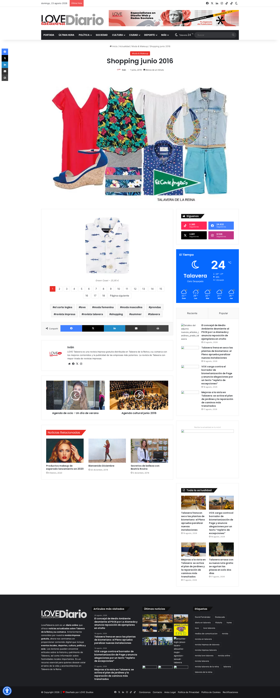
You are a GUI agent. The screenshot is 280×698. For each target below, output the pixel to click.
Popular (223, 313)
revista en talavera (203, 639)
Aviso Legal (170, 692)
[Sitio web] (69, 364)
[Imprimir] (158, 328)
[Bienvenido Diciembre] (107, 451)
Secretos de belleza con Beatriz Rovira (145, 467)
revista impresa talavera (206, 650)
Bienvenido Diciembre (101, 465)
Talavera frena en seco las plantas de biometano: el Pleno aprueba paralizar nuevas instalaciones (217, 352)
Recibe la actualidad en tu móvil (207, 427)
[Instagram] (81, 364)
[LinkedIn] (114, 328)
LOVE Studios (86, 692)
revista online (224, 655)
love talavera (209, 628)
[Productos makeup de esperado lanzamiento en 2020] (65, 451)
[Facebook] (71, 328)
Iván (124, 70)
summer (136, 314)
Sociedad (102, 35)
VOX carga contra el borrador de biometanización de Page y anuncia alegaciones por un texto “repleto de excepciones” (217, 375)
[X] (93, 328)
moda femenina (104, 307)
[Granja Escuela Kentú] (181, 630)
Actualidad (124, 46)
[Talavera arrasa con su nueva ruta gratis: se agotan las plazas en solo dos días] (221, 549)
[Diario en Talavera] (72, 19)
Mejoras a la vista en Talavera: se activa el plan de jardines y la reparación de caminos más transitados (217, 399)
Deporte (149, 35)
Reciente (192, 313)
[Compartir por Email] (136, 328)
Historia (218, 622)
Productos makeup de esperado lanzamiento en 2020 (65, 467)
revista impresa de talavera (207, 644)
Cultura (117, 35)
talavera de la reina (203, 672)
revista (225, 633)
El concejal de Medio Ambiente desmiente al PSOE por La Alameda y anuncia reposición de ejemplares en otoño (215, 332)
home (229, 622)
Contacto (157, 692)
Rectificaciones (230, 692)
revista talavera (93, 314)
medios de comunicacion (206, 633)
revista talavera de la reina (207, 666)
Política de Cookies (211, 692)
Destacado (220, 617)
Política (84, 35)
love (83, 307)
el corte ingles (63, 307)
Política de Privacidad (188, 692)
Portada (48, 35)
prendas (155, 307)
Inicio (114, 46)
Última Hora (66, 35)
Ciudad (133, 35)
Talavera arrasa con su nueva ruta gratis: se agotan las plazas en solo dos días (221, 566)
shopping (117, 314)
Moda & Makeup (140, 46)
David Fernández (202, 617)
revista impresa (65, 314)
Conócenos (145, 692)
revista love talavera (204, 655)
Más (163, 35)
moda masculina (132, 307)
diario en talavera (203, 622)
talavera (155, 314)
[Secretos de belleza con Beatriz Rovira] (149, 451)
